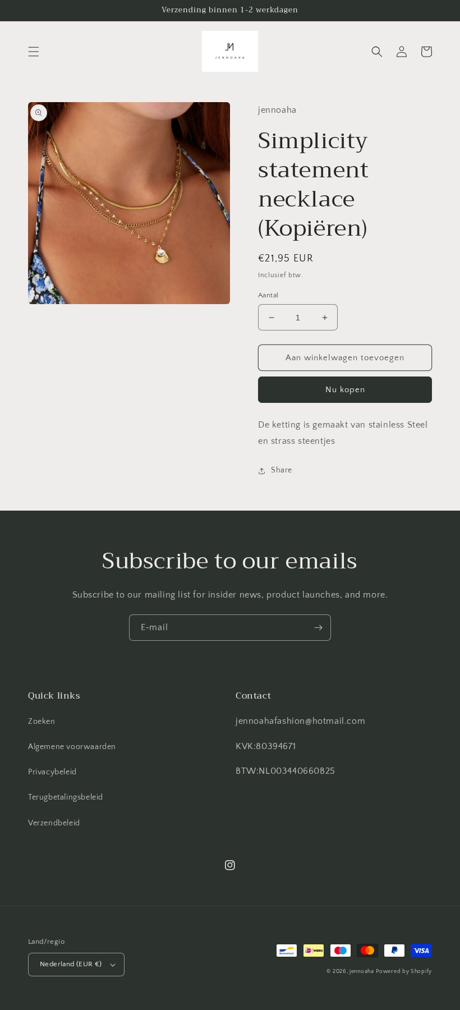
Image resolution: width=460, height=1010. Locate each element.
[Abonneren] (318, 627)
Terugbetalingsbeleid (65, 797)
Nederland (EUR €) (71, 964)
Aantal (268, 295)
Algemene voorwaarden (72, 746)
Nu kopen (345, 389)
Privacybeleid (52, 772)
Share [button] (281, 470)
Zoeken (42, 721)
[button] (33, 51)
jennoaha (361, 971)
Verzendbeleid (54, 823)
